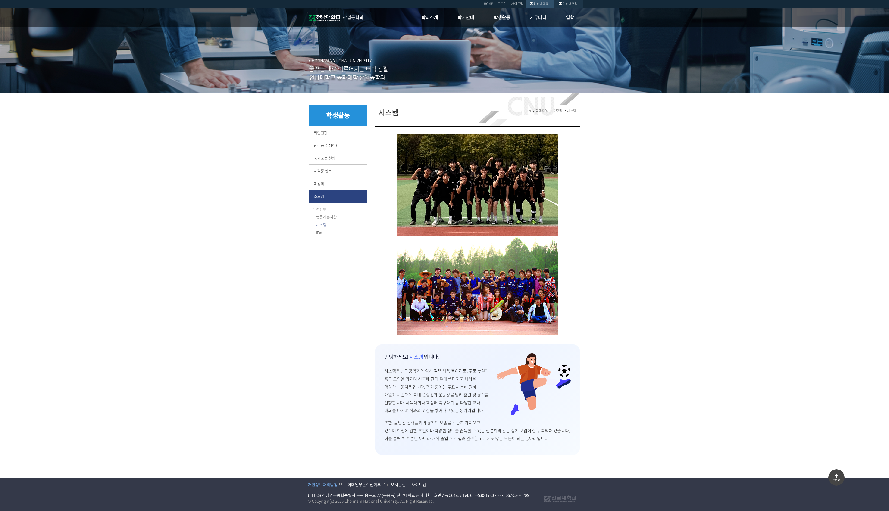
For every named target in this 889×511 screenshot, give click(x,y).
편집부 (321, 209)
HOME (488, 3)
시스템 (321, 224)
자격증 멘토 (323, 171)
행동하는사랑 (326, 217)
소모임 (319, 196)
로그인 (502, 3)
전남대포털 (570, 3)
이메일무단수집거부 (364, 484)
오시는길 (398, 484)
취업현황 (321, 132)
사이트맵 (517, 3)
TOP (836, 480)
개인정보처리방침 (323, 484)
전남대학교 (541, 3)
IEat (319, 232)
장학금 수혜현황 (326, 145)
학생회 (319, 183)
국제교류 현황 (324, 158)
